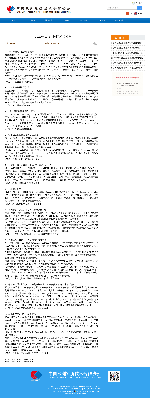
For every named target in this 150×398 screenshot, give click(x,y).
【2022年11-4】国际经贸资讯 (22, 359)
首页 (13, 20)
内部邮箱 (139, 3)
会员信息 (101, 20)
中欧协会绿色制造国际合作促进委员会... (127, 68)
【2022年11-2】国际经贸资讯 (22, 361)
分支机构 (66, 20)
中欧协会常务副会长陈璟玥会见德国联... (127, 63)
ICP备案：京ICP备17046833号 (62, 391)
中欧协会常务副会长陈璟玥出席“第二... (127, 48)
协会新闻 (31, 20)
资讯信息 (84, 20)
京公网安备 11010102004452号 (88, 391)
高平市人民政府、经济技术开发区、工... (127, 53)
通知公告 (48, 20)
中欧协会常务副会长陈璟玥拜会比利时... (127, 43)
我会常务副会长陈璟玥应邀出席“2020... (127, 58)
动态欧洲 (119, 20)
